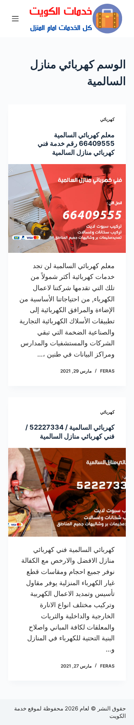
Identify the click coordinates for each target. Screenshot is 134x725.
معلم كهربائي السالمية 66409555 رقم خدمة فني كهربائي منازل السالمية (76, 143)
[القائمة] (15, 18)
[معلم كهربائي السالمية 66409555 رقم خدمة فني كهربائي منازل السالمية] (67, 208)
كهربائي (107, 119)
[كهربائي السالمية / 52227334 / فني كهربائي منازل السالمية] (67, 492)
